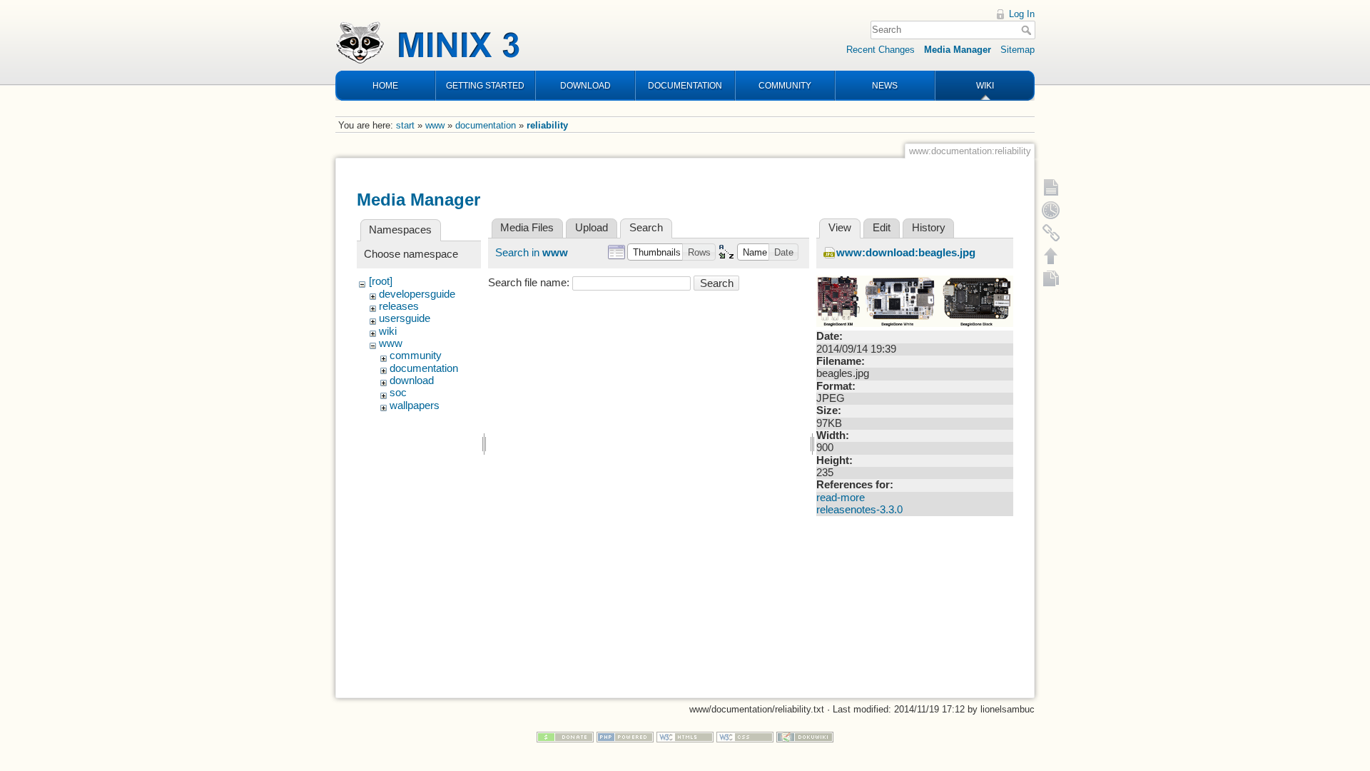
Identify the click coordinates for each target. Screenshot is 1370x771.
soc (398, 392)
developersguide (417, 294)
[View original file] (914, 300)
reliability (547, 125)
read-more (840, 497)
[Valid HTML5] (685, 736)
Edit (881, 227)
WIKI (985, 86)
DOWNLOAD (585, 86)
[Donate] (565, 736)
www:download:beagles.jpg (905, 252)
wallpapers (415, 405)
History (928, 227)
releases (399, 306)
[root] (380, 281)
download (412, 380)
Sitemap (1017, 49)
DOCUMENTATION (685, 86)
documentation (485, 125)
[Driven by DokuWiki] (804, 736)
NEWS (885, 86)
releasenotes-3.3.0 (859, 509)
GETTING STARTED (485, 86)
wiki (388, 331)
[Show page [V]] (1051, 187)
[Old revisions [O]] (1051, 209)
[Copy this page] (1051, 278)
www (435, 125)
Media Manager (957, 49)
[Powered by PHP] (625, 736)
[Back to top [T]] (1051, 255)
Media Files (527, 227)
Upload (591, 227)
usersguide (404, 318)
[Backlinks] (1051, 232)
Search (1028, 30)
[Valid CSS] (744, 736)
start (405, 125)
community (416, 355)
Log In (1022, 14)
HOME (385, 86)
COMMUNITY (784, 86)
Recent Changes (880, 49)
